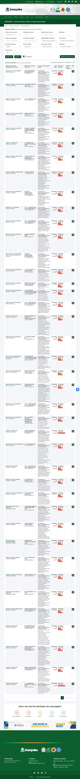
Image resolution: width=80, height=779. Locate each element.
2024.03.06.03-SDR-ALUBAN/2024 (14, 574)
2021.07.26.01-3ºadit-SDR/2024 (13, 269)
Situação (62, 44)
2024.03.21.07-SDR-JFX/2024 (13, 479)
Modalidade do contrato (48, 38)
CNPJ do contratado (29, 38)
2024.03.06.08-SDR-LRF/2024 (13, 557)
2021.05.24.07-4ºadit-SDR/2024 (13, 417)
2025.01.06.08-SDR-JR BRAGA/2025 (14, 172)
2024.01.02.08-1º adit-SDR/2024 (13, 253)
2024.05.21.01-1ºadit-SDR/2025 (13, 70)
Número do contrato (47, 32)
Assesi (34, 777)
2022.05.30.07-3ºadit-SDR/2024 (13, 384)
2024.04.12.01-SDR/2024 (11, 466)
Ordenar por (9, 50)
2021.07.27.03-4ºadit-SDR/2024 (13, 283)
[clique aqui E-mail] (34, 773)
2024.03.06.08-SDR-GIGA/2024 (13, 523)
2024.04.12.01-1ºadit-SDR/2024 (13, 403)
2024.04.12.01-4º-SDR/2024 (12, 207)
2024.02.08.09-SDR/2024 (11, 683)
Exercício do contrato (11, 32)
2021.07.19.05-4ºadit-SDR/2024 (13, 356)
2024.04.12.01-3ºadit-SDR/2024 (13, 220)
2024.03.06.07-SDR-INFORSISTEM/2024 (10, 541)
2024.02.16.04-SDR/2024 (11, 667)
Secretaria (63, 38)
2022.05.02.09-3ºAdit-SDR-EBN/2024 (14, 444)
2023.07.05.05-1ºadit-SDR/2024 (13, 336)
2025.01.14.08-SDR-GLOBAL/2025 (14, 156)
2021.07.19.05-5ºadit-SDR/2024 (13, 290)
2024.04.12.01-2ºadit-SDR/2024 (13, 302)
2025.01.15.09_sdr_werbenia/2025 (14, 113)
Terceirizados (27, 44)
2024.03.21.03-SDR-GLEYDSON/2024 (14, 493)
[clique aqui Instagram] (45, 773)
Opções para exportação (68, 56)
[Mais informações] (73, 71)
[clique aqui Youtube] (42, 773)
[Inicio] (5, 17)
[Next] (72, 697)
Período (62, 32)
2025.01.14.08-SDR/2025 (11, 142)
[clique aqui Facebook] (38, 773)
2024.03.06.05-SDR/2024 (11, 626)
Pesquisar (9, 56)
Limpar (18, 56)
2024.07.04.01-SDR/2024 (11, 316)
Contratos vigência (11, 44)
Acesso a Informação (14, 25)
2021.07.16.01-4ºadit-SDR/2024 (13, 370)
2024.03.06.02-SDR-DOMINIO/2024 (14, 608)
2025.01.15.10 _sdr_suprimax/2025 (14, 84)
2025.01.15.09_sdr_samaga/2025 (14, 128)
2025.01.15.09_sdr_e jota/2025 (13, 99)
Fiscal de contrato (46, 44)
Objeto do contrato (29, 32)
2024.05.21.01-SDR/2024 (11, 430)
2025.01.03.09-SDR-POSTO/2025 (13, 191)
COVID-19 (29, 56)
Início (6, 25)
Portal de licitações (25, 25)
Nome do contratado (11, 38)
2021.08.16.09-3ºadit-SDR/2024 (13, 234)
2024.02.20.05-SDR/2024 (11, 646)
